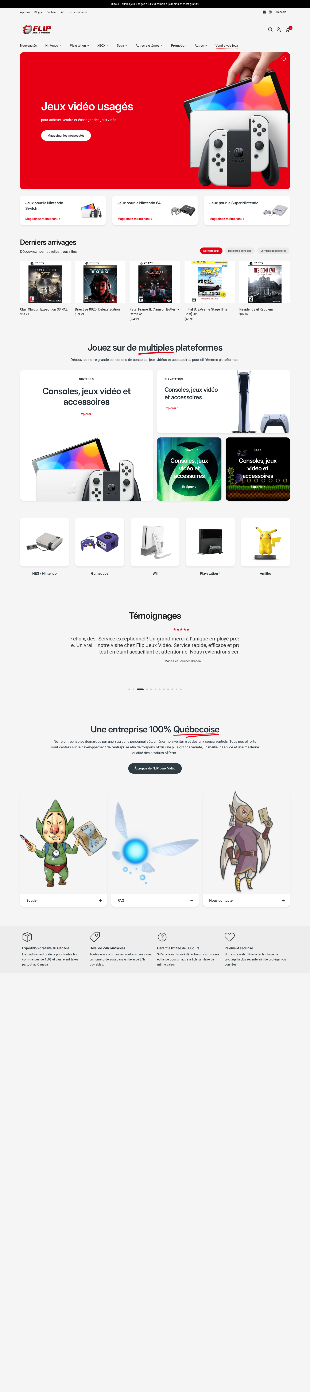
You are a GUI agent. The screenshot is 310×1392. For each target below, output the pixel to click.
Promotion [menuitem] (178, 45)
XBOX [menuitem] (101, 45)
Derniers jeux (211, 250)
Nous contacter (78, 12)
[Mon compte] (279, 29)
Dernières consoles (240, 250)
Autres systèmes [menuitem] (147, 45)
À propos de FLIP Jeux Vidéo (155, 768)
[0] (286, 29)
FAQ (62, 12)
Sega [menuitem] (120, 45)
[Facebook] (264, 12)
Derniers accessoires (273, 250)
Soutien (51, 12)
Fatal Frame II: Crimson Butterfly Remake (154, 311)
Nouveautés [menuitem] (28, 45)
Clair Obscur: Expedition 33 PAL (44, 309)
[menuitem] (26, 12)
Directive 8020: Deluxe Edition (97, 309)
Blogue (38, 12)
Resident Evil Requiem (256, 309)
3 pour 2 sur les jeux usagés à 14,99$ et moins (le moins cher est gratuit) (155, 3)
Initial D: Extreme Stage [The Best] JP (206, 311)
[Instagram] (270, 12)
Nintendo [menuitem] (51, 45)
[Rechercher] (270, 29)
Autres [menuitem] (199, 45)
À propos (25, 12)
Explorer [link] (85, 414)
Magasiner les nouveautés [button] (66, 135)
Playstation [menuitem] (78, 45)
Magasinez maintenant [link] (41, 219)
